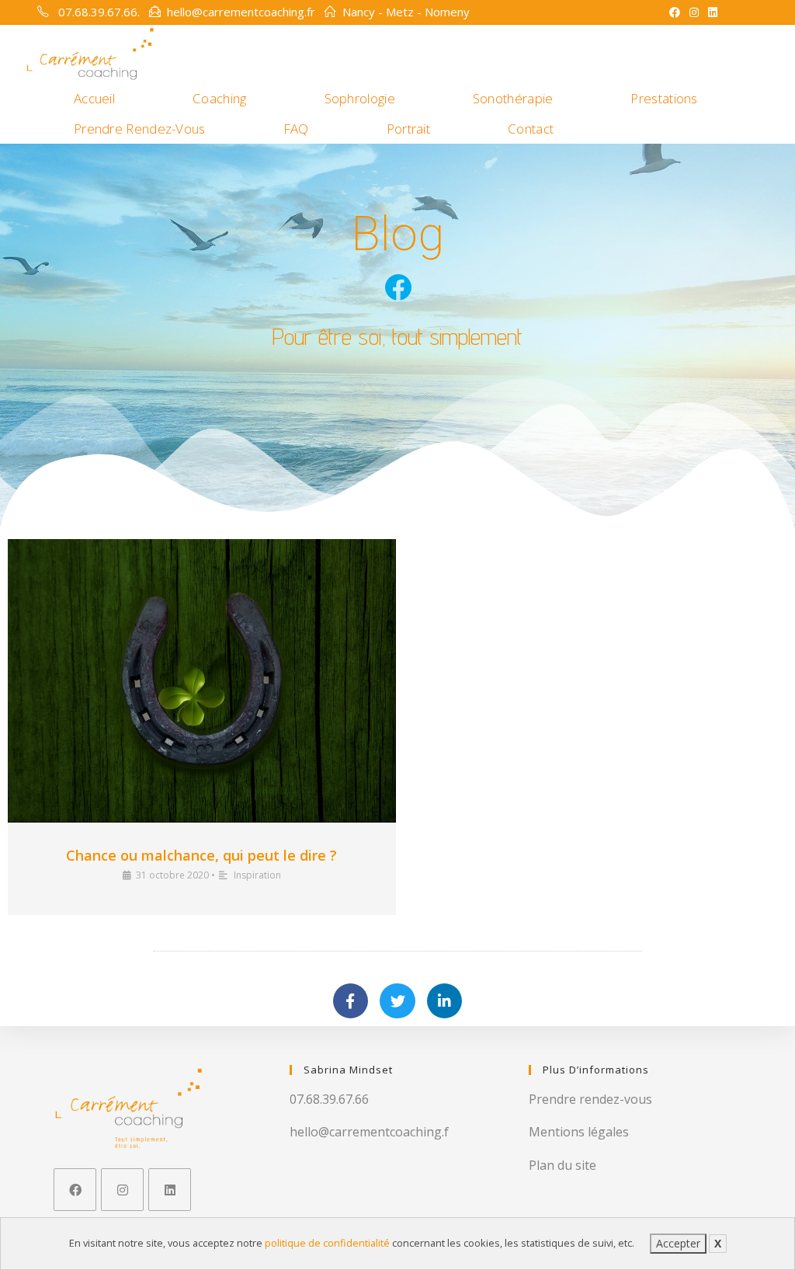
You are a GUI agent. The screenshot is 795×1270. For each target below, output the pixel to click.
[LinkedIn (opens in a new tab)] (710, 12)
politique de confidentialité (327, 1243)
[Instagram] (122, 1189)
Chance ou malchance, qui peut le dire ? (201, 855)
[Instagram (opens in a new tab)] (694, 12)
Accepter (678, 1243)
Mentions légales (579, 1131)
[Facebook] (75, 1189)
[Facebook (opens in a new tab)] (675, 12)
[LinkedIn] (169, 1189)
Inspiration (257, 875)
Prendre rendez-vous (590, 1099)
